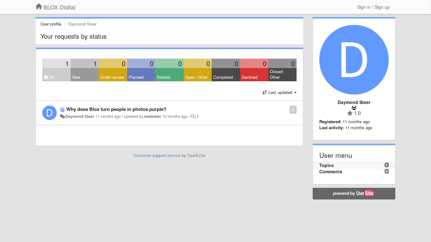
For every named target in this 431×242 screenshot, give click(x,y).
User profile (50, 24)
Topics (326, 165)
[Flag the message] (286, 109)
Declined (249, 77)
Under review (112, 77)
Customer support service (156, 155)
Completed (223, 77)
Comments (330, 171)
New (76, 77)
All (51, 77)
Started (163, 77)
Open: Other (196, 77)
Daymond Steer (79, 116)
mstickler (152, 116)
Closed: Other (277, 74)
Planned (136, 77)
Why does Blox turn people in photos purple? (116, 109)
